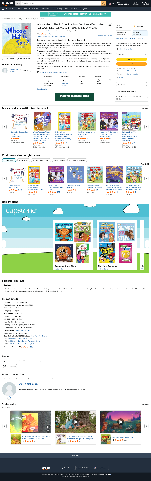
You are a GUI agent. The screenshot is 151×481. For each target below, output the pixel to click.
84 (97, 190)
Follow (25, 70)
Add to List (121, 84)
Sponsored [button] (5, 407)
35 (77, 190)
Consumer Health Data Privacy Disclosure (77, 474)
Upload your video (9, 366)
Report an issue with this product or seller (54, 72)
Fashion (42, 19)
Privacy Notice (59, 474)
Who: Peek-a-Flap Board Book (122, 437)
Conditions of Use (47, 474)
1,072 (20, 190)
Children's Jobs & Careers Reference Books (24, 341)
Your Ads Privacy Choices (99, 474)
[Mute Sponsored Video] (48, 431)
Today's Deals (22, 9)
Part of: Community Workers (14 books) (51, 36)
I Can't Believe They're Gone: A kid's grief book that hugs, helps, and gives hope (80, 438)
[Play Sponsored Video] (76, 422)
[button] (4, 9)
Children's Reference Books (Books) (22, 344)
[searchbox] (61, 3)
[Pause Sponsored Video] (48, 427)
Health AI (12, 9)
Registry (59, 9)
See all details (42, 89)
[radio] (123, 26)
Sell (53, 9)
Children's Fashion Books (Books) (21, 338)
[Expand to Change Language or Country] (73, 468)
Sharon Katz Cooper (46, 31)
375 (58, 192)
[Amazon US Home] (46, 468)
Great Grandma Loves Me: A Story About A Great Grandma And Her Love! (36, 438)
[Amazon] (7, 3)
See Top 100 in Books (39, 336)
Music (66, 9)
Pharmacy (74, 9)
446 (39, 192)
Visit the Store (60, 269)
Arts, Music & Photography (27, 19)
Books (4, 19)
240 (117, 192)
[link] (20, 133)
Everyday (83, 9)
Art (37, 19)
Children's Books (12, 19)
